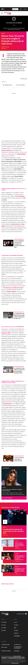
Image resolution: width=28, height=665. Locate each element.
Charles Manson (7, 403)
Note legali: (3, 641)
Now (15, 627)
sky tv (15, 622)
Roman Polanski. (11, 291)
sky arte (3, 630)
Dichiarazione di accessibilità (18, 647)
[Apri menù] (2, 13)
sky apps (16, 625)
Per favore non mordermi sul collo (13, 287)
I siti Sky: (3, 619)
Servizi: (15, 619)
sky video (3, 627)
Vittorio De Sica (15, 224)
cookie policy (17, 644)
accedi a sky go (20, 613)
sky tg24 (3, 625)
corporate (16, 650)
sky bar (16, 630)
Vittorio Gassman (20, 196)
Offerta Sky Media (5, 650)
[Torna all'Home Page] (7, 13)
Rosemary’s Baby (6, 333)
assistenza (19, 658)
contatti (23, 658)
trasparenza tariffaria (12, 658)
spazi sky (16, 633)
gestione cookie (5, 644)
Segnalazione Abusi (15, 663)
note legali (4, 647)
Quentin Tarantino (6, 150)
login (25, 9)
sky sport (3, 622)
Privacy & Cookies (9, 657)
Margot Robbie (21, 154)
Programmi (17, 635)
